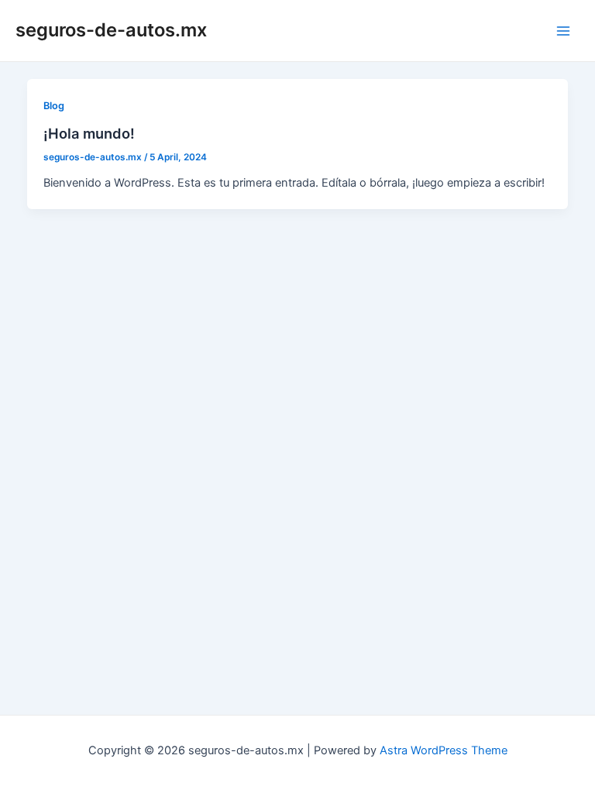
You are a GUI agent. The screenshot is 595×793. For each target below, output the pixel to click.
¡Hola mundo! (89, 133)
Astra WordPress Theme (443, 750)
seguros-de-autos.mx (111, 30)
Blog (53, 106)
